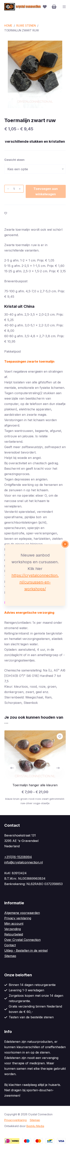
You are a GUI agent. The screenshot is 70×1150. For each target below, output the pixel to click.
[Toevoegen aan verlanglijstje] (5, 213)
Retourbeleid (13, 934)
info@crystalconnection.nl (23, 862)
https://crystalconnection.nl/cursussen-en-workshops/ (35, 582)
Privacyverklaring (15, 1120)
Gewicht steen (14, 160)
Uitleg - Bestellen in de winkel (26, 950)
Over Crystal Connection (22, 940)
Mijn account (13, 923)
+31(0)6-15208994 (18, 857)
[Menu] (64, 6)
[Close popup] (65, 544)
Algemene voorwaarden (22, 913)
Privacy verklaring (17, 918)
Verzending (12, 929)
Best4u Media (35, 1126)
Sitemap (10, 956)
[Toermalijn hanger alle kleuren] (35, 754)
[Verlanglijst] (45, 7)
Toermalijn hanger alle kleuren (35, 785)
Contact (10, 945)
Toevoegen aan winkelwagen (45, 191)
